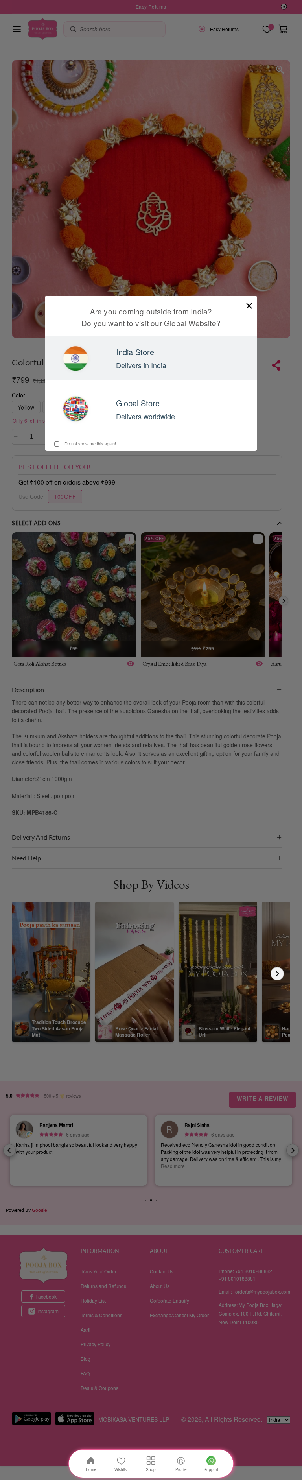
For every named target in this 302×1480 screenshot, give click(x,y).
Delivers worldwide (145, 416)
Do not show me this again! (89, 443)
